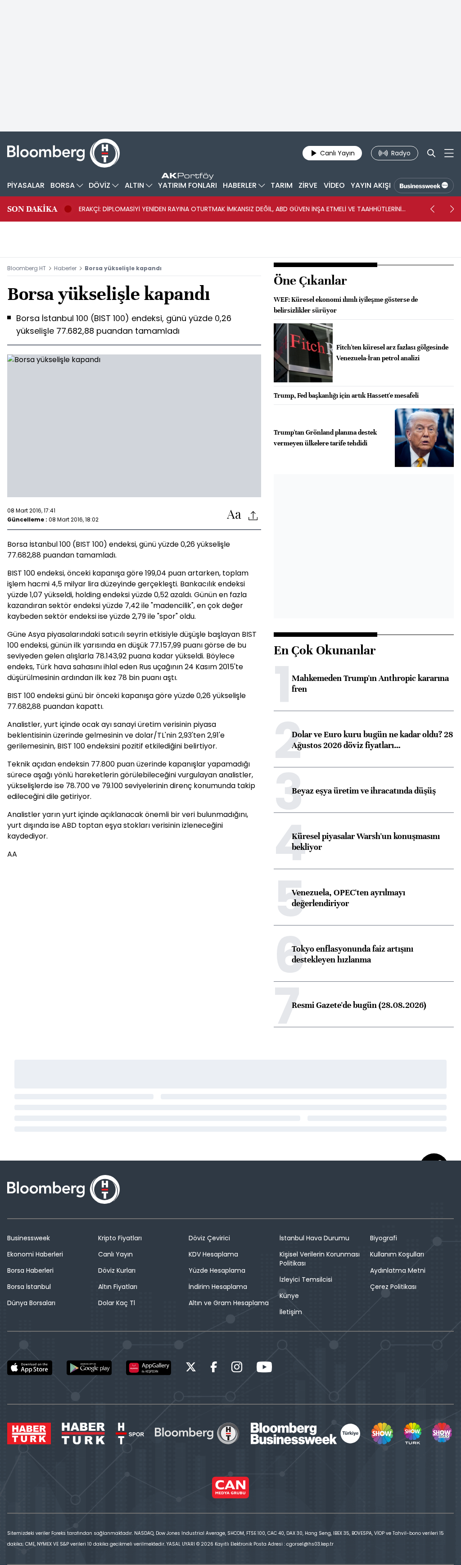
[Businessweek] (306, 1433)
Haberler (65, 268)
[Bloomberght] (63, 153)
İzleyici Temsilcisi (306, 1279)
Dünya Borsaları (31, 1302)
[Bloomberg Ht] (197, 1433)
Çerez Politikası (393, 1286)
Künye (289, 1295)
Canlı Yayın (115, 1254)
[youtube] (264, 1368)
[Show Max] (443, 1433)
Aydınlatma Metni (397, 1270)
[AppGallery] (148, 1367)
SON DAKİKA (32, 208)
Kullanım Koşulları (397, 1254)
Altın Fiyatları (117, 1286)
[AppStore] (29, 1367)
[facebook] (214, 1368)
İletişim (291, 1311)
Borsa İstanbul (29, 1286)
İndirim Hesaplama (218, 1286)
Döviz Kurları (117, 1270)
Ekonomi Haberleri (35, 1254)
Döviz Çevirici (209, 1238)
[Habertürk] (29, 1433)
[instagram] (236, 1368)
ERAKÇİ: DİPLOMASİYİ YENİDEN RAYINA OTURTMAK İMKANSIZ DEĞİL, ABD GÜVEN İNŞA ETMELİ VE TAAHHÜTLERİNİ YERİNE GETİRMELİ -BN (240, 208)
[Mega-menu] (449, 153)
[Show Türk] (412, 1433)
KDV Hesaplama (213, 1254)
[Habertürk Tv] (83, 1433)
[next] (452, 209)
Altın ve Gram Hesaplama (229, 1302)
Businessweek (28, 1238)
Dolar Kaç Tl (116, 1302)
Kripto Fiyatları (120, 1238)
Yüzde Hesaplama (217, 1270)
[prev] (432, 209)
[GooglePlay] (89, 1367)
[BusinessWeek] (424, 185)
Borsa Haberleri (30, 1270)
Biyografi (383, 1238)
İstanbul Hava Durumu (314, 1238)
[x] (190, 1368)
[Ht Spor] (130, 1433)
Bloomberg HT (26, 268)
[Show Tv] (382, 1433)
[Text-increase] (234, 515)
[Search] (431, 153)
